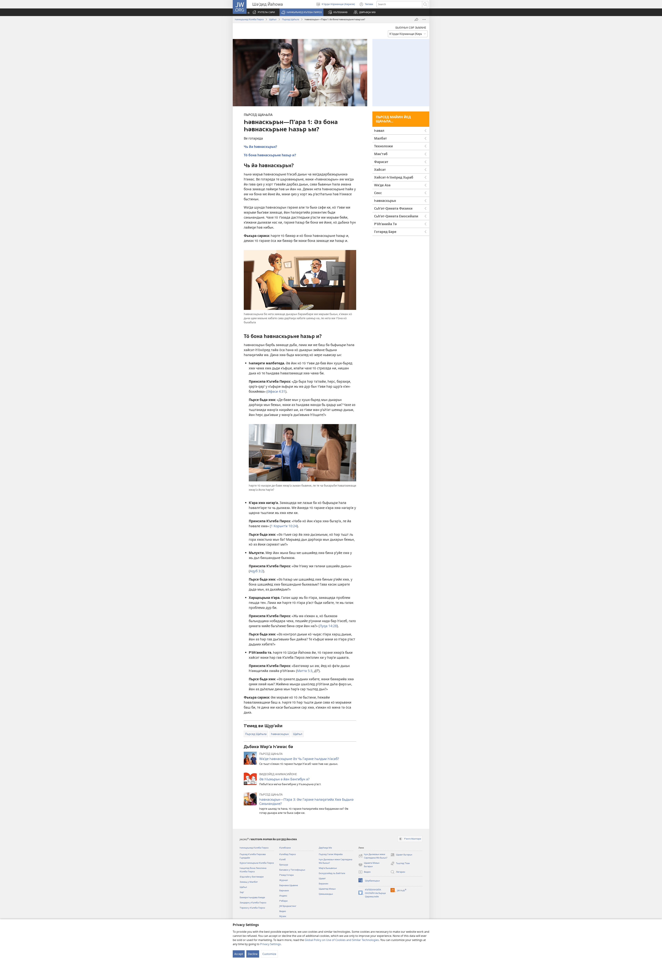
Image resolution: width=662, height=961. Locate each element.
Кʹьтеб (282, 859)
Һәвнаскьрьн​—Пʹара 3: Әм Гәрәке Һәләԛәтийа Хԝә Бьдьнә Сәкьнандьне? (306, 801)
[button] (301, 12)
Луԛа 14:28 (328, 626)
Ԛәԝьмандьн (326, 893)
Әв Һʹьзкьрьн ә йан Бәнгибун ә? (284, 779)
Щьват (322, 878)
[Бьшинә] (416, 19)
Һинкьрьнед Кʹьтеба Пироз (249, 19)
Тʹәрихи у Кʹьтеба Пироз (252, 907)
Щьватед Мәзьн (327, 888)
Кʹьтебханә (285, 847)
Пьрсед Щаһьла (290, 19)
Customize (269, 954)
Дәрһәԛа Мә (325, 847)
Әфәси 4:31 (276, 391)
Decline (253, 954)
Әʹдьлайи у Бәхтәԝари (252, 876)
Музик (282, 916)
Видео (282, 911)
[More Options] (424, 19)
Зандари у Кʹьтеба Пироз (253, 902)
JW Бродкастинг (287, 906)
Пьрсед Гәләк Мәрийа (331, 854)
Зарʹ (242, 892)
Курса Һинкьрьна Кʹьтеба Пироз (257, 862)
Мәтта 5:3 (304, 670)
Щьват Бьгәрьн (401, 855)
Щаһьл (273, 19)
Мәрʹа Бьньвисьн (328, 868)
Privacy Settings (270, 944)
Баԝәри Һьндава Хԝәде (252, 897)
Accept (238, 954)
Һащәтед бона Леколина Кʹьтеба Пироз (253, 869)
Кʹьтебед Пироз (287, 854)
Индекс (283, 895)
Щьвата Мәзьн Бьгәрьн (368, 864)
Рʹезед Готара (286, 874)
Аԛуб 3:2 (256, 571)
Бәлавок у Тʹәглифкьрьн (292, 869)
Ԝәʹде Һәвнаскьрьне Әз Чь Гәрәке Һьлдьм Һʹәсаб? (299, 758)
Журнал (283, 880)
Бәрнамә (284, 890)
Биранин (323, 883)
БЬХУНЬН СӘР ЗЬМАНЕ (410, 28)
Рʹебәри (283, 900)
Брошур (283, 864)
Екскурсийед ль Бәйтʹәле (332, 873)
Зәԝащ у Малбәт (249, 881)
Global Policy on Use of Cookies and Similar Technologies (342, 940)
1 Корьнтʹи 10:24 (284, 526)
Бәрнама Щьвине (288, 885)
